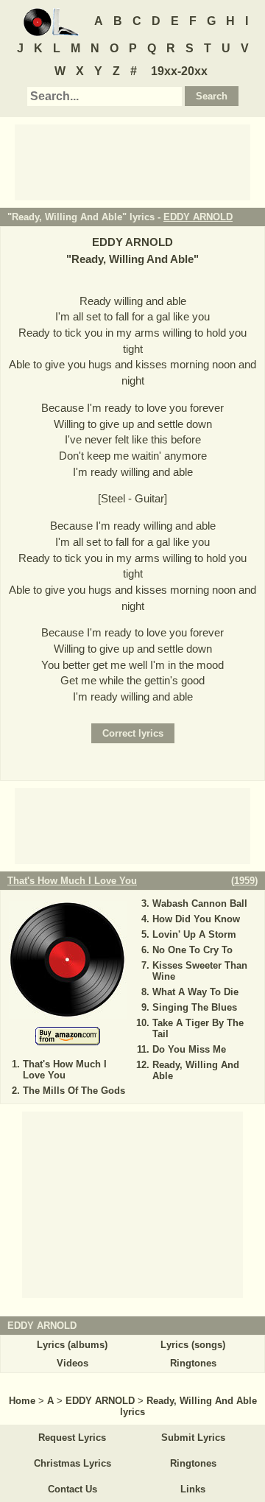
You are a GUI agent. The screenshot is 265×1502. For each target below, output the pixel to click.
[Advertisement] (132, 161)
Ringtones (193, 1363)
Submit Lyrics (193, 1437)
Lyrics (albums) (72, 1344)
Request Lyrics (72, 1437)
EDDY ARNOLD (198, 216)
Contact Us (72, 1489)
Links (192, 1489)
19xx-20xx (179, 71)
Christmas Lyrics (72, 1463)
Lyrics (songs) (192, 1344)
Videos (72, 1363)
